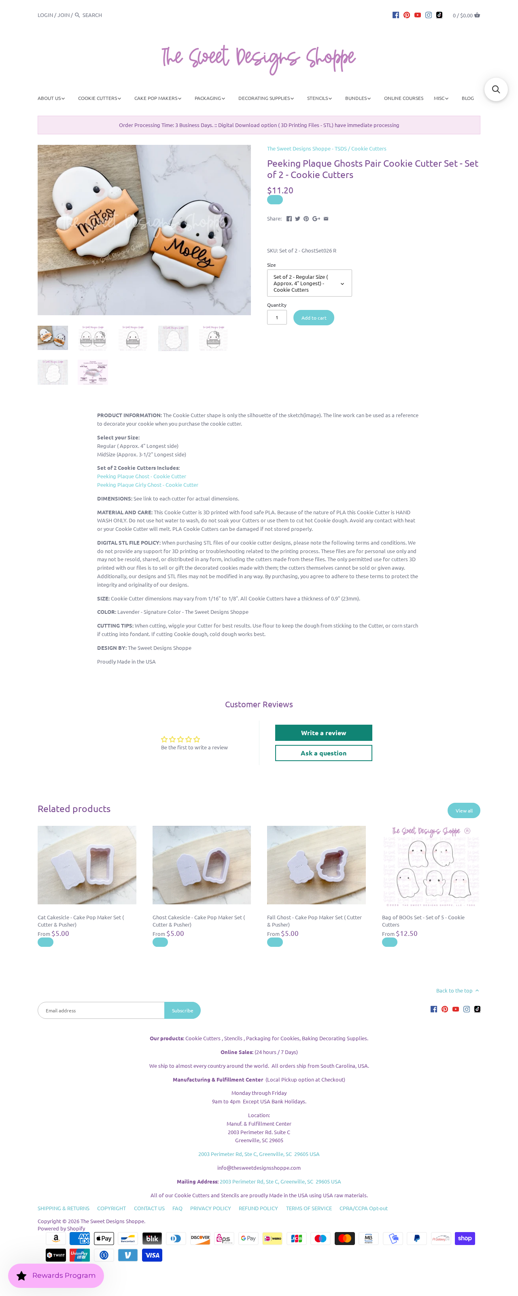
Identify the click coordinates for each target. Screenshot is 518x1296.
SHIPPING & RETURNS (63, 1208)
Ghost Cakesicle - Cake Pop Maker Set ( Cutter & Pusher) (199, 921)
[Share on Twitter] (297, 217)
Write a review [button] (323, 732)
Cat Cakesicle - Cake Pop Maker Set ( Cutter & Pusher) (81, 921)
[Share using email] (326, 217)
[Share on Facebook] (289, 217)
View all (464, 810)
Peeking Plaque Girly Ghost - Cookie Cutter (147, 484)
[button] (496, 89)
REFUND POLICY (258, 1208)
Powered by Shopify (61, 1228)
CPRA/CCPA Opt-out (364, 1208)
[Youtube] (417, 14)
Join (63, 14)
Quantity (277, 305)
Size (271, 264)
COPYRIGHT (111, 1208)
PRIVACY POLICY (210, 1208)
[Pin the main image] (306, 217)
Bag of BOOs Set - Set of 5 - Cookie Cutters (423, 921)
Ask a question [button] (323, 753)
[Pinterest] (406, 14)
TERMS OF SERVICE (309, 1208)
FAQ (177, 1208)
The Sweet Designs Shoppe (112, 1221)
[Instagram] (428, 14)
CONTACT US (149, 1208)
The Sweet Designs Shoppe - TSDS (307, 148)
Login (45, 14)
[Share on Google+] (316, 217)
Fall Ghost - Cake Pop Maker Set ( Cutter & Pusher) (314, 921)
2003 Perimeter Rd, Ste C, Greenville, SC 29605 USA (259, 1153)
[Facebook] (396, 14)
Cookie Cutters (368, 148)
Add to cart (314, 317)
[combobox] (105, 14)
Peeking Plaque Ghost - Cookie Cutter (141, 476)
